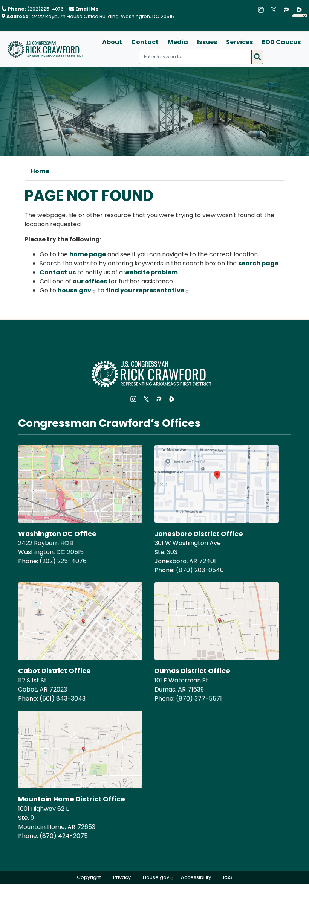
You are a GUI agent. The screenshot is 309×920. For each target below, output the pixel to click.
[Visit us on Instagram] (262, 9)
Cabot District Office (54, 670)
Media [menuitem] (178, 42)
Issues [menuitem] (207, 42)
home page (87, 254)
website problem (151, 272)
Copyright (89, 877)
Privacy (122, 877)
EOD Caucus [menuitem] (281, 42)
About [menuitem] (112, 42)
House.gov (156, 877)
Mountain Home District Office (71, 799)
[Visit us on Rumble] (301, 9)
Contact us (58, 272)
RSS (227, 877)
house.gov (74, 290)
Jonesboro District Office (198, 533)
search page (258, 263)
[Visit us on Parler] (288, 9)
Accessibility (196, 877)
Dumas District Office (192, 670)
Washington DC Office (57, 533)
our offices (90, 281)
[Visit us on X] (275, 9)
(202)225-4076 (45, 9)
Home (40, 171)
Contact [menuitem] (145, 42)
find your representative (145, 290)
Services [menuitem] (239, 42)
